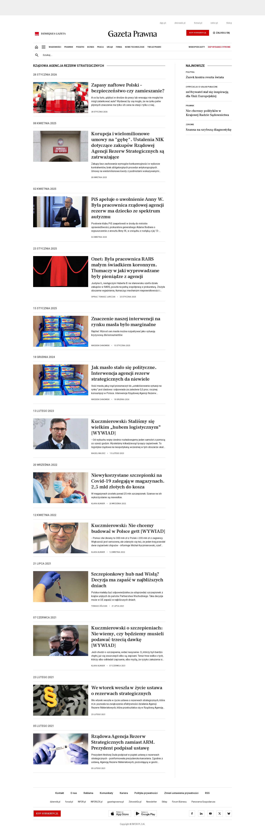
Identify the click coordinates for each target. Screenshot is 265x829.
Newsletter (151, 802)
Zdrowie (190, 124)
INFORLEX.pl (96, 802)
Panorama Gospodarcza (203, 802)
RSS (207, 793)
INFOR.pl (82, 802)
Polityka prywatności (146, 793)
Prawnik (190, 106)
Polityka (190, 72)
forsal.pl (198, 23)
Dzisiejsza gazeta (53, 33)
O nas (74, 793)
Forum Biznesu (179, 802)
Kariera (124, 793)
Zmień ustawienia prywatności (181, 793)
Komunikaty (106, 793)
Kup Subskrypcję (197, 33)
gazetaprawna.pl (115, 802)
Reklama (88, 793)
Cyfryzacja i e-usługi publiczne (201, 87)
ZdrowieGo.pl (135, 802)
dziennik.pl (180, 23)
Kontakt (59, 793)
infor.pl (214, 23)
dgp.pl (163, 23)
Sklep (229, 23)
